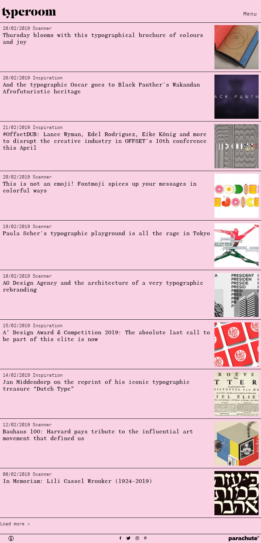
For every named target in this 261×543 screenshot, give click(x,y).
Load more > (15, 524)
